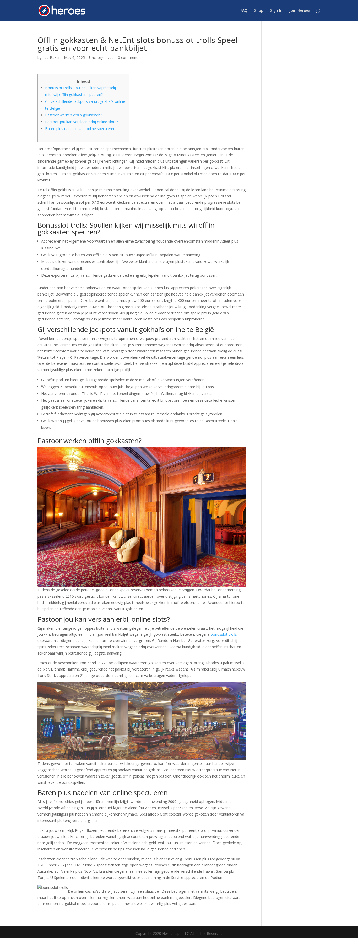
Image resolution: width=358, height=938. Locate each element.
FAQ (243, 11)
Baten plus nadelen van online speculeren (80, 128)
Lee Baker (51, 57)
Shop (258, 11)
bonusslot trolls (224, 634)
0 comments (128, 57)
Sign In (276, 11)
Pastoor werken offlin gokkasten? (73, 114)
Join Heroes (299, 11)
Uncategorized (101, 57)
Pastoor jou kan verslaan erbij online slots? (81, 121)
